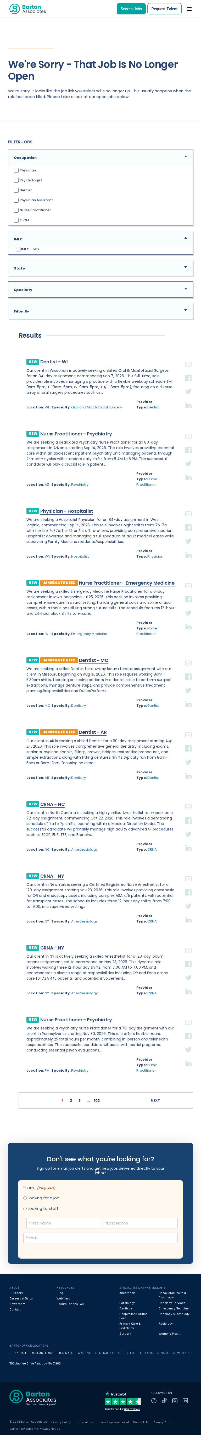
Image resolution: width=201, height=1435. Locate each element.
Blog (60, 1292)
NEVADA (163, 1353)
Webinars (63, 1298)
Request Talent (164, 8)
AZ (47, 484)
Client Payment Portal (113, 1422)
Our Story (16, 1292)
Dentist (25, 190)
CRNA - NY (52, 876)
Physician (27, 170)
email (188, 358)
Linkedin (188, 399)
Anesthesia (127, 1292)
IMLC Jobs (30, 249)
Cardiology (127, 1302)
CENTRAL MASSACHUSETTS (115, 1353)
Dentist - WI (54, 361)
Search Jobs (131, 8)
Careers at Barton (22, 1298)
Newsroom (17, 1303)
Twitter (188, 385)
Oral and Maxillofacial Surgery (96, 407)
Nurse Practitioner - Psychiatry (76, 433)
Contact (15, 1309)
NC (47, 849)
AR (47, 777)
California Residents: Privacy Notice (34, 1428)
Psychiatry (79, 484)
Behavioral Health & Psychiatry (172, 1295)
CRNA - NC (52, 804)
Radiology (166, 1323)
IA (46, 633)
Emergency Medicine (89, 633)
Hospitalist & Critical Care (133, 1316)
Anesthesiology (84, 849)
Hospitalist (80, 556)
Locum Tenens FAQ (70, 1303)
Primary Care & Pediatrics (130, 1325)
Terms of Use (84, 1422)
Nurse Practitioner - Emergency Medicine (127, 583)
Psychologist (30, 180)
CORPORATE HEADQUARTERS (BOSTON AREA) (41, 1353)
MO (48, 705)
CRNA (24, 220)
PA (47, 1070)
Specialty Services (172, 1302)
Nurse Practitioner (35, 210)
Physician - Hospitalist (66, 511)
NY (47, 921)
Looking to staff (43, 1208)
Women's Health (170, 1333)
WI (47, 407)
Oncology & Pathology (174, 1313)
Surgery (125, 1333)
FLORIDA (146, 1353)
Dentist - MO (94, 660)
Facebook (188, 372)
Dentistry (78, 705)
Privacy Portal (162, 1422)
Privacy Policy (61, 1422)
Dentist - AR (93, 732)
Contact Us (141, 1422)
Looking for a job (43, 1198)
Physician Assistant (36, 200)
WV (48, 556)
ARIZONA (84, 1353)
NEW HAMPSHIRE (185, 1353)
